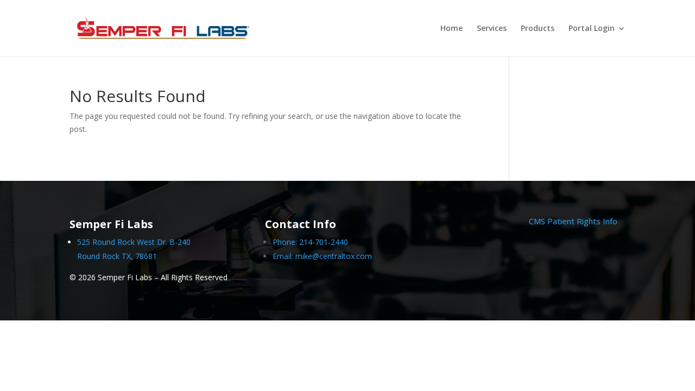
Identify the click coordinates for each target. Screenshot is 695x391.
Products (537, 28)
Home (451, 28)
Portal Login (591, 28)
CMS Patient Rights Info (573, 221)
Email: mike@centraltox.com (322, 256)
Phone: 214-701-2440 (310, 242)
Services (492, 28)
